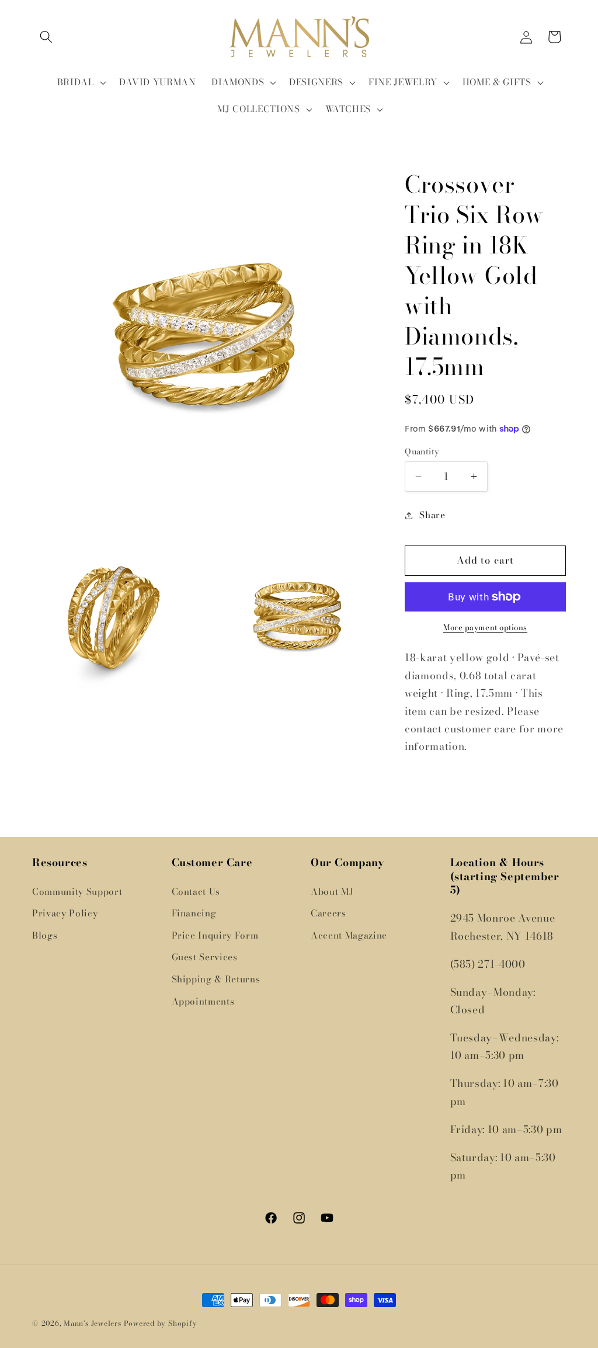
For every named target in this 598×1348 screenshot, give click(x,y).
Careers (328, 913)
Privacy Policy (65, 913)
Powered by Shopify (160, 1323)
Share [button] (432, 515)
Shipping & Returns (216, 979)
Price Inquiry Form (215, 935)
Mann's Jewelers (92, 1323)
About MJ (332, 891)
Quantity (422, 452)
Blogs (44, 935)
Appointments (203, 1001)
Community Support (77, 891)
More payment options (485, 627)
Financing (194, 913)
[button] (46, 37)
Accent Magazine (349, 935)
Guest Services (205, 957)
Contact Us (196, 891)
